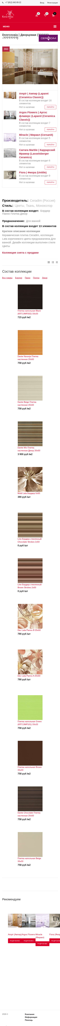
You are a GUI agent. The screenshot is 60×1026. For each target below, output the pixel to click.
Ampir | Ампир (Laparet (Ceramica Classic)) (33, 95)
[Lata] (30, 83)
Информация (31, 1017)
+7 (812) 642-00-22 (13, 2)
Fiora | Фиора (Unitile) (33, 172)
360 (6, 49)
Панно (27, 278)
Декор (44, 278)
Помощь (29, 1020)
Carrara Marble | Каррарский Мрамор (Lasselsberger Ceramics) (37, 154)
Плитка (36, 278)
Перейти (50, 107)
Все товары (7, 278)
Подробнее (15, 941)
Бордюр (18, 278)
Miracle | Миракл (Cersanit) (36, 134)
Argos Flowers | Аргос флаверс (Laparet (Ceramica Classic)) (37, 116)
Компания (29, 1014)
